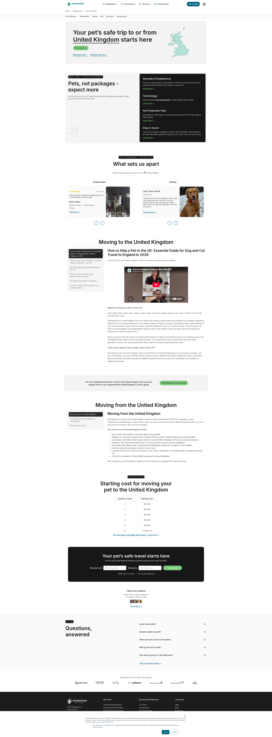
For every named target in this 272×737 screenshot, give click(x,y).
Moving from (121, 16)
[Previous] (96, 223)
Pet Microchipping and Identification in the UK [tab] (85, 268)
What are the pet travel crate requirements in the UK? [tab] (81, 275)
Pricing (94, 16)
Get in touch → (136, 606)
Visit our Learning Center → (150, 663)
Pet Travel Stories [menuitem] (145, 711)
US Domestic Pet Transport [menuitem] (113, 711)
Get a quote (79, 48)
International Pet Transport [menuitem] (113, 708)
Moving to (110, 16)
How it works (128, 4)
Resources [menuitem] (179, 711)
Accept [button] (166, 732)
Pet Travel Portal (163, 100)
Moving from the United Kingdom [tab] (83, 414)
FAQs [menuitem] (177, 705)
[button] (204, 4)
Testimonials (84, 16)
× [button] (185, 715)
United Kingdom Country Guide (173, 383)
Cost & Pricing (162, 4)
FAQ (102, 16)
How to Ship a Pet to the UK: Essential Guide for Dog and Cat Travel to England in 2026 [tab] (85, 253)
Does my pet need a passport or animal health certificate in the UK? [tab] (86, 261)
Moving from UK (98, 55)
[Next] (102, 223)
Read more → (74, 212)
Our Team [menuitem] (142, 705)
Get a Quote (193, 4)
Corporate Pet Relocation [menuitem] (112, 705)
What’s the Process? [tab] (78, 426)
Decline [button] (174, 732)
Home (67, 11)
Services (145, 4)
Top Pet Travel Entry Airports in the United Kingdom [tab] (84, 286)
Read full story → (150, 212)
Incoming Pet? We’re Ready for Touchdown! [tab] (82, 420)
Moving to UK (79, 55)
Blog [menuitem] (176, 708)
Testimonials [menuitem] (144, 708)
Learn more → (148, 88)
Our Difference (70, 16)
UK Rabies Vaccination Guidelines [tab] (83, 281)
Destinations (110, 4)
